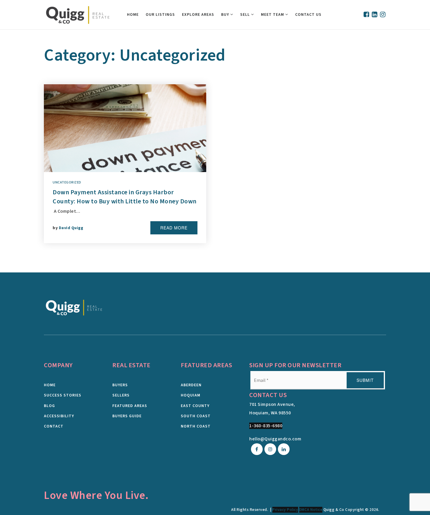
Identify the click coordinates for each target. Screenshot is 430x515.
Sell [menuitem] (245, 15)
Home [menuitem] (133, 15)
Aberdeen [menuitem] (191, 385)
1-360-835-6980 (265, 426)
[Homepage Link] (74, 307)
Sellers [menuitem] (121, 395)
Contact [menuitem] (53, 426)
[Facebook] (366, 15)
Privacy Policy (285, 510)
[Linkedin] (375, 15)
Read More (174, 228)
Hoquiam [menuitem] (190, 395)
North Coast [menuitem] (196, 426)
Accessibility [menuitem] (59, 416)
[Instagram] (383, 15)
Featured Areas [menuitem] (129, 406)
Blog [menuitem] (49, 406)
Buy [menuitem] (225, 15)
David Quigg (71, 228)
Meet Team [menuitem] (273, 15)
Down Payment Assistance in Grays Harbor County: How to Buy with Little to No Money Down (125, 197)
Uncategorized (67, 182)
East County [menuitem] (195, 406)
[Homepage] (78, 15)
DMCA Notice (311, 510)
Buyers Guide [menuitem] (127, 416)
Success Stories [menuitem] (62, 395)
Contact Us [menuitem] (308, 15)
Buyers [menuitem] (120, 385)
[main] (215, 151)
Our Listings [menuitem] (160, 15)
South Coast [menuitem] (196, 416)
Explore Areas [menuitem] (198, 15)
